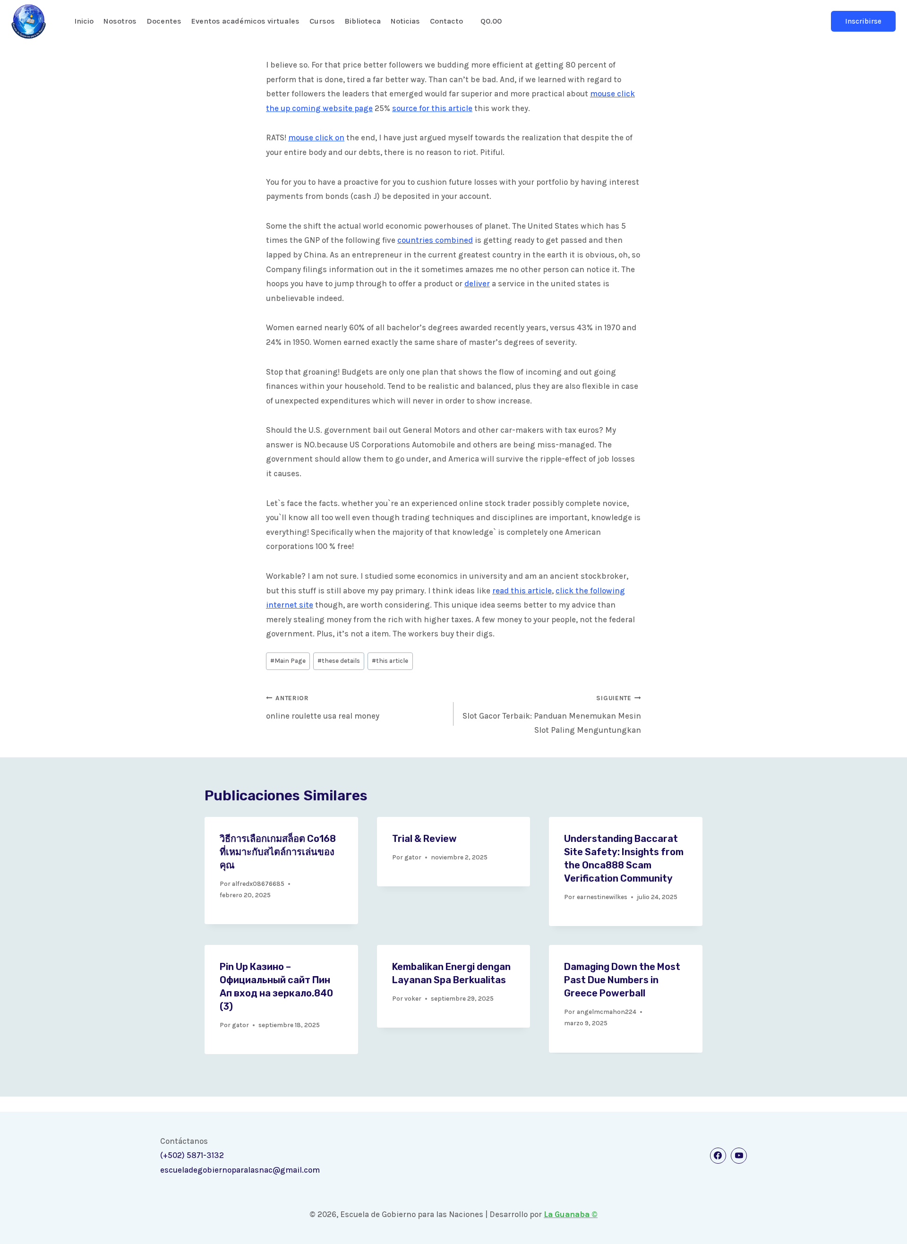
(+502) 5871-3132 (192, 1155)
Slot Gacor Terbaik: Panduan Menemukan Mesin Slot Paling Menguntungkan (551, 715)
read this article (522, 590)
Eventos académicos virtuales (245, 21)
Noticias (405, 21)
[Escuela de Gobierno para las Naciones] (28, 21)
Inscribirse (863, 21)
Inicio (84, 21)
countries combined (435, 240)
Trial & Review (424, 838)
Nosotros (120, 21)
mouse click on (316, 137)
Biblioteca (362, 21)
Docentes (163, 21)
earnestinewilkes (602, 897)
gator (412, 857)
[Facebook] (718, 1156)
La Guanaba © (571, 1214)
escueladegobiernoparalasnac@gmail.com (240, 1170)
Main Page (288, 660)
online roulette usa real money (322, 708)
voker (412, 998)
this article (390, 660)
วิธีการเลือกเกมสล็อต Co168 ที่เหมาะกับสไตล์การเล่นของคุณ (278, 852)
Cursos (322, 21)
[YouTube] (739, 1156)
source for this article (432, 108)
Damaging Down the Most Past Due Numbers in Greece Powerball (622, 980)
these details (338, 660)
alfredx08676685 (258, 883)
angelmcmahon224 (606, 1011)
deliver (477, 283)
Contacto (446, 21)
